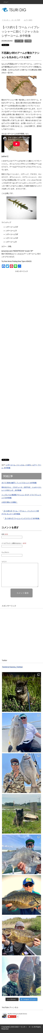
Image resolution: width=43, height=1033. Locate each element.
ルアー (34, 465)
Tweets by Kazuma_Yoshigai (12, 667)
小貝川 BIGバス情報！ (9, 502)
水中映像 (28, 41)
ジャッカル (20, 465)
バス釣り (28, 465)
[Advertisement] (22, 364)
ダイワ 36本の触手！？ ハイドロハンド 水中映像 (19, 483)
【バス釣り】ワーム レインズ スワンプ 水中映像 (21, 518)
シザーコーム (11, 465)
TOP (12, 20)
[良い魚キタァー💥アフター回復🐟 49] (21, 976)
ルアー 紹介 (19, 41)
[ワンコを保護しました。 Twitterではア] (21, 814)
